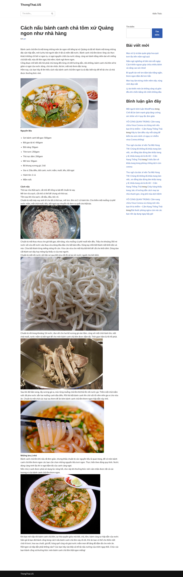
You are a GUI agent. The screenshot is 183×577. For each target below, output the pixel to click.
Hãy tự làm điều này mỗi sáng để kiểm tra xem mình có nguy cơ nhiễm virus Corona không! (143, 136)
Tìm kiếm (130, 27)
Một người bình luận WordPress (140, 109)
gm (25, 39)
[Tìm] (52, 13)
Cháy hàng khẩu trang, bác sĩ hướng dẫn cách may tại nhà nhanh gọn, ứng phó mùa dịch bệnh (144, 190)
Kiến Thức (157, 14)
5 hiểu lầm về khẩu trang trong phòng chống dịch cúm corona (143, 163)
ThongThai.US (27, 574)
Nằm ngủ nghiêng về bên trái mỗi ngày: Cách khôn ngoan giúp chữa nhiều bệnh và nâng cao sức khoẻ (144, 64)
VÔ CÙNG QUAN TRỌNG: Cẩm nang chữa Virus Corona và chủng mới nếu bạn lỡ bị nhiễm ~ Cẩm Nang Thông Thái (144, 125)
